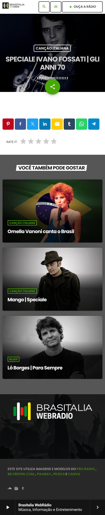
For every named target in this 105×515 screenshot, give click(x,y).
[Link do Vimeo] (15, 7)
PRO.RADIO (86, 468)
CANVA (74, 474)
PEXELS (59, 474)
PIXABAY (44, 474)
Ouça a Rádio (82, 7)
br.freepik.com (21, 474)
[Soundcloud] (10, 489)
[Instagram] (16, 489)
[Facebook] (23, 489)
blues (13, 359)
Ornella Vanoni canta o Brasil (41, 231)
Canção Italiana (52, 48)
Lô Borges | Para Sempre (35, 367)
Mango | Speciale (27, 299)
